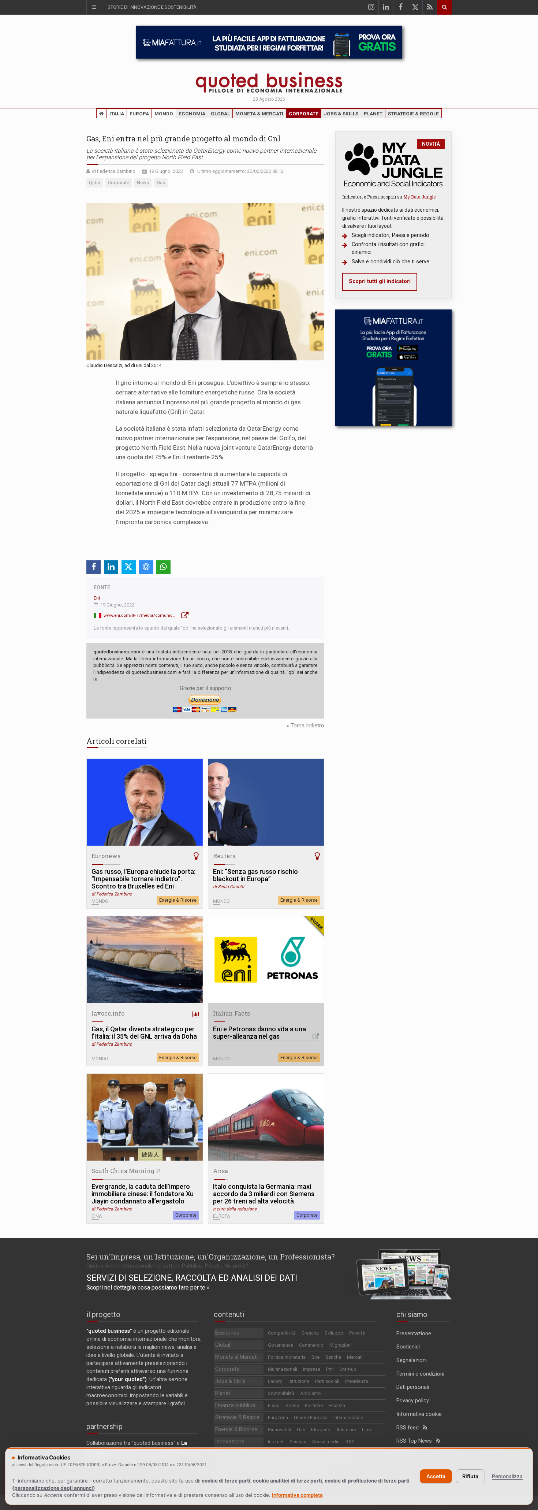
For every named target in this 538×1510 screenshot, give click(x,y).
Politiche (314, 1405)
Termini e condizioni (420, 1374)
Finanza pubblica (235, 1405)
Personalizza (507, 1476)
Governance (280, 1345)
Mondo (163, 113)
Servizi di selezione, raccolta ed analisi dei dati (191, 1278)
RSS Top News (416, 1441)
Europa (139, 113)
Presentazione (413, 1334)
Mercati (355, 1357)
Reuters (224, 856)
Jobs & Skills (341, 113)
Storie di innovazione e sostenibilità (152, 7)
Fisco (274, 1405)
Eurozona (278, 1417)
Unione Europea (311, 1417)
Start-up (348, 1369)
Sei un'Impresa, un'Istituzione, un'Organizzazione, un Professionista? (210, 1256)
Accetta (435, 1476)
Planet (373, 113)
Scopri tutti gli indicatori (380, 281)
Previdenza (356, 1381)
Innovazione (229, 1442)
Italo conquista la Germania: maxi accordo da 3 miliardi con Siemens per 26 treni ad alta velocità (263, 1194)
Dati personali (412, 1387)
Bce (315, 1357)
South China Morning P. (125, 1171)
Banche (333, 1357)
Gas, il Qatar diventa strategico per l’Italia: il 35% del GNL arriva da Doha (144, 1032)
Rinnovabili (279, 1429)
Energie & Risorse (178, 900)
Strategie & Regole (413, 113)
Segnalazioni (411, 1360)
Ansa (220, 1171)
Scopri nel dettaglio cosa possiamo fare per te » (148, 1287)
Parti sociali (327, 1381)
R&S (350, 1441)
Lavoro (275, 1381)
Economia (192, 113)
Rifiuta (470, 1476)
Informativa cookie (419, 1414)
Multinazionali (282, 1369)
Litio (366, 1429)
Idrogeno (320, 1429)
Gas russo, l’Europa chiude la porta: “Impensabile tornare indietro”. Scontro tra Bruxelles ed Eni (143, 879)
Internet (276, 1441)
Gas (301, 1429)
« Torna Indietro (305, 726)
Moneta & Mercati (259, 113)
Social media (326, 1441)
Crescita (310, 1333)
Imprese (311, 1369)
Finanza (337, 1405)
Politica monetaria (287, 1357)
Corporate (303, 113)
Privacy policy (412, 1401)
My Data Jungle (419, 197)
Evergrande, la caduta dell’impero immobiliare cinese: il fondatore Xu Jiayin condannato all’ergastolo (142, 1194)
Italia (116, 113)
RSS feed (409, 1428)
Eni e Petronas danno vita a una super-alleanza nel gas (259, 1032)
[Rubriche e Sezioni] (94, 7)
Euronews (105, 856)
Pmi (330, 1369)
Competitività (282, 1333)
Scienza (297, 1441)
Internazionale (348, 1417)
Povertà (357, 1333)
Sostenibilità (281, 1393)
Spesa (292, 1405)
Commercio (311, 1345)
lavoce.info (107, 1013)
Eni (97, 598)
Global (220, 113)
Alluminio (346, 1429)
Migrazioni (340, 1345)
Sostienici (408, 1347)
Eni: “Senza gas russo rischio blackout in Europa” (255, 875)
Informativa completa (297, 1495)
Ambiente (310, 1393)
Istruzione (298, 1381)
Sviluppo (334, 1333)
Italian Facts (231, 1013)
